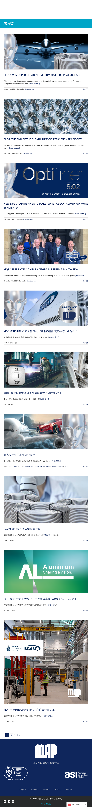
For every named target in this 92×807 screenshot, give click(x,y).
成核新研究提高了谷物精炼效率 (22, 528)
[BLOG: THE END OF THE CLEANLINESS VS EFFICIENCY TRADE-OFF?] (46, 116)
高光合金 (56, 466)
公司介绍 (22, 790)
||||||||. (66, 466)
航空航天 (32, 466)
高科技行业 (49, 466)
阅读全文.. (47, 716)
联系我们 (69, 790)
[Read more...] (34, 84)
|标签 (27, 466)
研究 (17, 466)
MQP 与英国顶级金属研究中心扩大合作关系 (29, 709)
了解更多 (47, 535)
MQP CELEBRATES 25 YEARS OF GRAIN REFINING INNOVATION (41, 269)
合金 (36, 466)
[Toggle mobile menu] (87, 7)
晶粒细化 (43, 466)
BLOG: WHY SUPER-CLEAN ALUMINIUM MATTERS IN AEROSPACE (42, 75)
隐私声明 (59, 799)
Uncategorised (29, 89)
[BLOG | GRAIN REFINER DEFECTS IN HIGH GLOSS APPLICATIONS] (46, 431)
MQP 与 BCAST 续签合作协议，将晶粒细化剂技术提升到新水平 (40, 331)
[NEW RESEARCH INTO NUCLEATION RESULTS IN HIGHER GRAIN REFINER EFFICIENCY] (46, 499)
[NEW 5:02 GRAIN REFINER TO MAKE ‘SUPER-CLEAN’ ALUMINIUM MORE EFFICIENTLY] (46, 180)
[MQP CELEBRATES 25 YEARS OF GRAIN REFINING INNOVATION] (46, 246)
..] (60, 461)
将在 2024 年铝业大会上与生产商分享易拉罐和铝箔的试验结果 (40, 598)
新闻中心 (58, 790)
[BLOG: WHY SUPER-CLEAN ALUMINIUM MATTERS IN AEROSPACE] (46, 51)
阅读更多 (85, 89)
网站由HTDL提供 (46, 804)
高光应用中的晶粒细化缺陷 (19, 454)
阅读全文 (53, 337)
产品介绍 (34, 790)
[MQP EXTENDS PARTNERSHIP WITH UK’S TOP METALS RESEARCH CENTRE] (46, 662)
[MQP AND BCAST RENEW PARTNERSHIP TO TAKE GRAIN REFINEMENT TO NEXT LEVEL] (46, 308)
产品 (14, 466)
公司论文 (46, 790)
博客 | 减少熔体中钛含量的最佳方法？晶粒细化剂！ (33, 393)
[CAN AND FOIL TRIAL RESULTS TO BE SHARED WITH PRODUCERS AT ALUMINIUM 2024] (46, 571)
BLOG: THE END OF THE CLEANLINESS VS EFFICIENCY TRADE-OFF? (43, 139)
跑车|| (61, 466)
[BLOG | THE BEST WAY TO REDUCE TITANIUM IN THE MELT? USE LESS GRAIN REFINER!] (46, 370)
